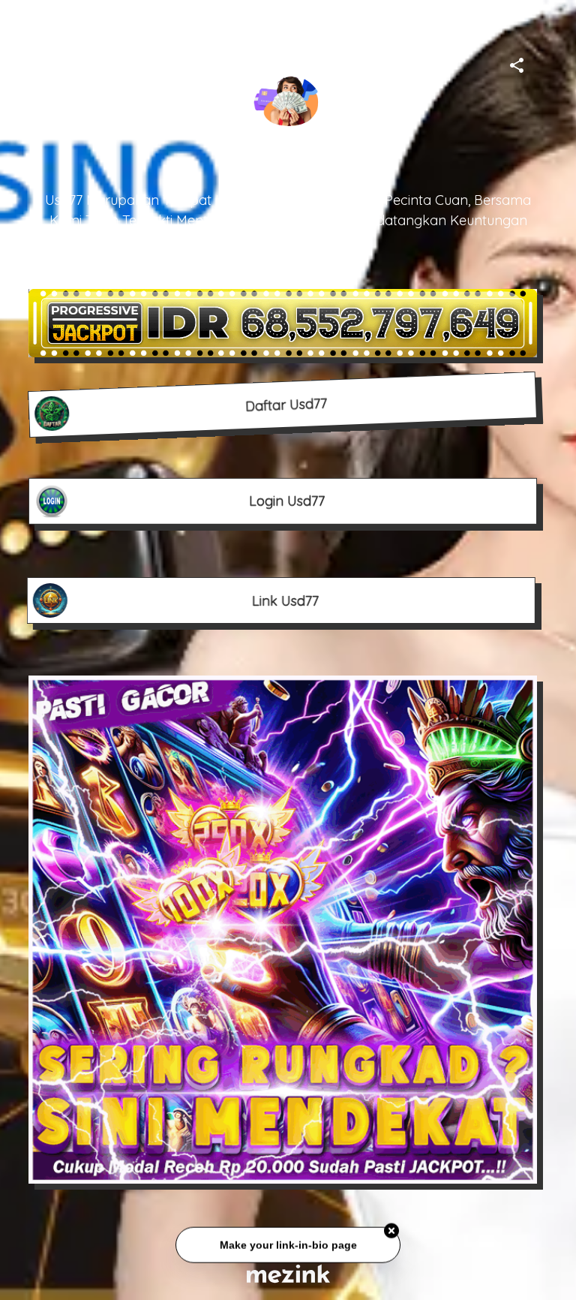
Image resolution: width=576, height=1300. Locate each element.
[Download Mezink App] (288, 1273)
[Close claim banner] (391, 1233)
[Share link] (517, 63)
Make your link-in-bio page (287, 1247)
